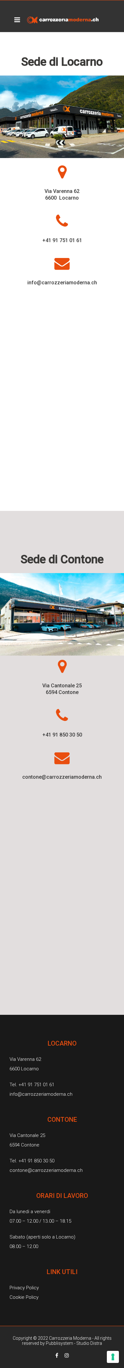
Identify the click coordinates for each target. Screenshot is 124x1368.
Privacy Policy (24, 1288)
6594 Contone (62, 692)
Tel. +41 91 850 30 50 (32, 1161)
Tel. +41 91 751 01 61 (32, 1084)
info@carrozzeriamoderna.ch (62, 283)
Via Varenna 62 (62, 191)
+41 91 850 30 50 (62, 735)
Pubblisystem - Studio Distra (74, 1343)
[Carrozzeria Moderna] (63, 20)
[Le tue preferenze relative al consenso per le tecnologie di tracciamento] (113, 1357)
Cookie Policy (24, 1297)
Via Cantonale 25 (62, 686)
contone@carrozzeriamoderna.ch (62, 777)
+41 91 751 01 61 (62, 240)
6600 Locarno (62, 198)
